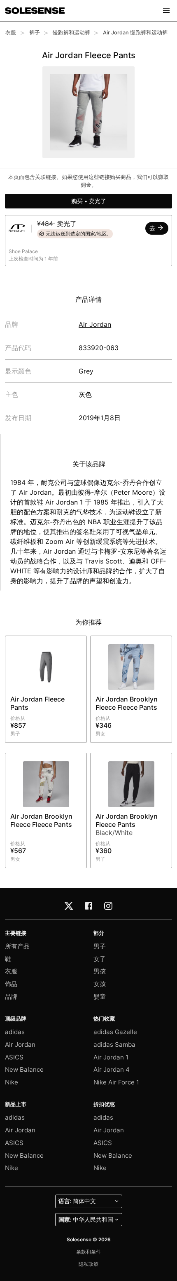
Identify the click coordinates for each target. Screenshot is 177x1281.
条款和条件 (88, 1252)
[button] (166, 10)
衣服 (10, 32)
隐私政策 (88, 1264)
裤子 (34, 32)
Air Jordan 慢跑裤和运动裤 (135, 32)
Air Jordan (95, 324)
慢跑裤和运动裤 (71, 32)
